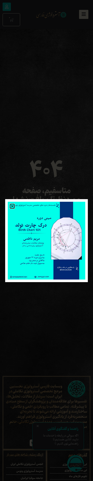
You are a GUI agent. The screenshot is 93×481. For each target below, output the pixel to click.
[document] (46, 240)
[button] (12, 206)
